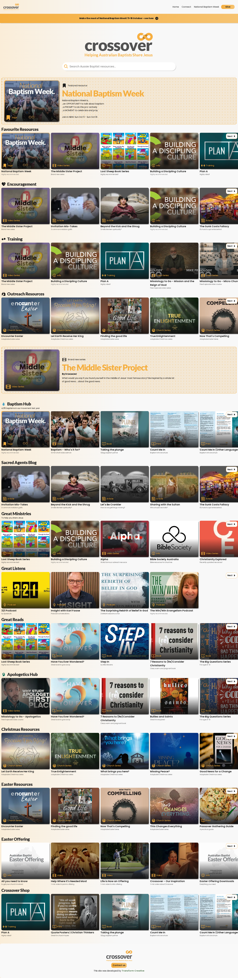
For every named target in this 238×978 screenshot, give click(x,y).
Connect (186, 6)
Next (229, 136)
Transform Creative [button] (133, 971)
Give (227, 6)
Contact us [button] (119, 965)
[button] (119, 18)
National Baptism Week (206, 6)
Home (175, 6)
